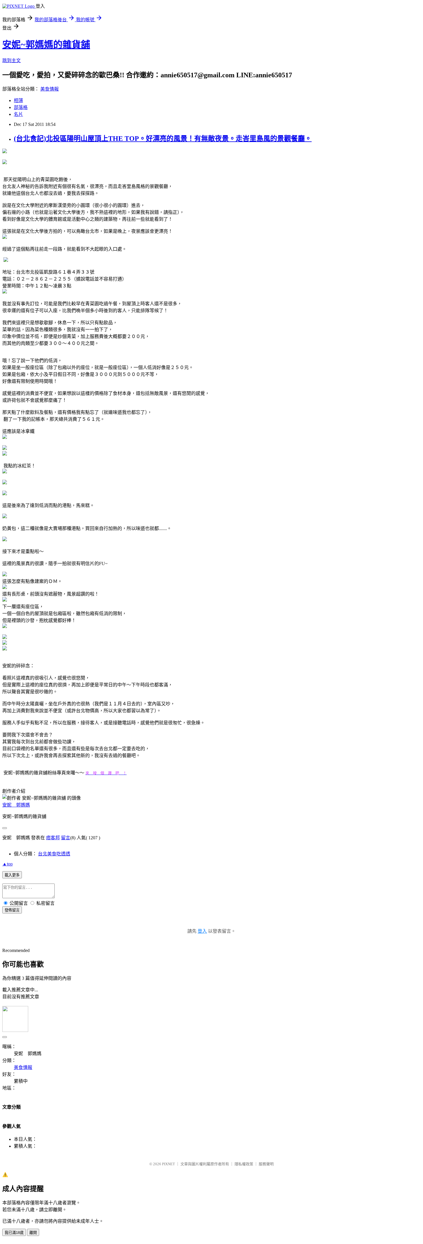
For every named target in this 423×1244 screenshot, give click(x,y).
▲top (7, 863)
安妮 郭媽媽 (16, 805)
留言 (65, 837)
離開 (33, 1232)
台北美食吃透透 (54, 853)
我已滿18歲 (14, 1232)
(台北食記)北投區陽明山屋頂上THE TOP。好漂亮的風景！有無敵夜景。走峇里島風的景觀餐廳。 (163, 138)
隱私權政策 (244, 1164)
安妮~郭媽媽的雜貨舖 (46, 44)
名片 (18, 114)
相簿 (18, 100)
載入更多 (12, 875)
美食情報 (49, 89)
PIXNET (168, 1164)
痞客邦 (53, 837)
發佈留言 (12, 910)
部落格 (21, 107)
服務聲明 (266, 1164)
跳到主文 (11, 60)
